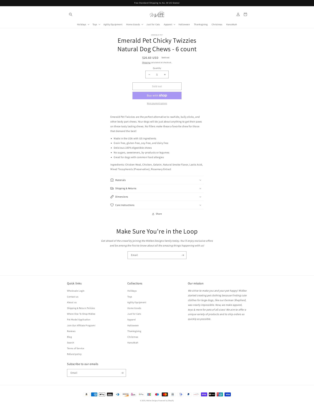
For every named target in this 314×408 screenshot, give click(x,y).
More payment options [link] (157, 103)
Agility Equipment (136, 302)
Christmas (132, 336)
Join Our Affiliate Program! (81, 325)
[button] (70, 14)
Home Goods (134, 308)
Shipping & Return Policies (81, 308)
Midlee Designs (152, 400)
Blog (69, 336)
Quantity (157, 68)
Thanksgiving (134, 331)
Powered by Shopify (166, 400)
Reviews (71, 331)
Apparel (131, 319)
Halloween (133, 325)
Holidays (132, 290)
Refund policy (74, 354)
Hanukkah (132, 342)
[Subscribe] (182, 255)
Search (70, 342)
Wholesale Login (76, 290)
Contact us (72, 296)
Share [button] (159, 213)
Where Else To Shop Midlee (81, 313)
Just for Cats (134, 313)
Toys (129, 296)
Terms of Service (75, 348)
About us (72, 302)
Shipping (146, 62)
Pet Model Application (79, 319)
